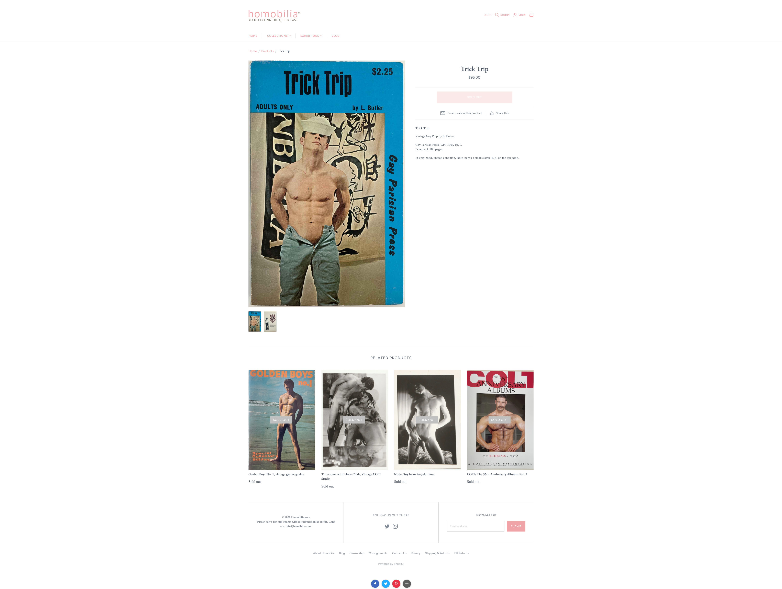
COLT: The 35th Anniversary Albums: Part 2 (497, 474)
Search (505, 15)
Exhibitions (309, 35)
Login (522, 15)
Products (267, 51)
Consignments (378, 553)
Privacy (416, 553)
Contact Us (399, 553)
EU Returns (461, 553)
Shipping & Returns (437, 553)
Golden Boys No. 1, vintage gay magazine (276, 474)
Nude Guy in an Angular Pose (414, 474)
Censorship (356, 553)
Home (253, 35)
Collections (277, 35)
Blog (336, 35)
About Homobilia (323, 553)
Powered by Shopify (390, 564)
